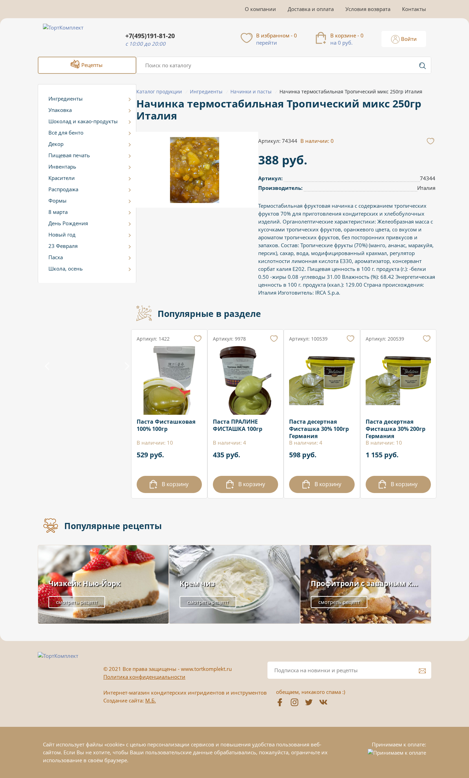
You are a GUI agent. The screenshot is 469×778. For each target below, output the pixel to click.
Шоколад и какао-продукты (83, 121)
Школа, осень (65, 268)
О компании (260, 8)
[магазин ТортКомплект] (70, 35)
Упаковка (60, 109)
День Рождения (68, 223)
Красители (61, 177)
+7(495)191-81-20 (150, 36)
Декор (56, 143)
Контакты (414, 8)
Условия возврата (367, 8)
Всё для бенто (65, 132)
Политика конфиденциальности (144, 676)
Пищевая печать (69, 155)
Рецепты (91, 64)
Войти (408, 38)
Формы (57, 200)
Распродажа (63, 189)
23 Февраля (63, 245)
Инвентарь (62, 166)
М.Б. (150, 700)
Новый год (62, 234)
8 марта (58, 211)
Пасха (55, 257)
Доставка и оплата (311, 8)
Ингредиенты (65, 98)
